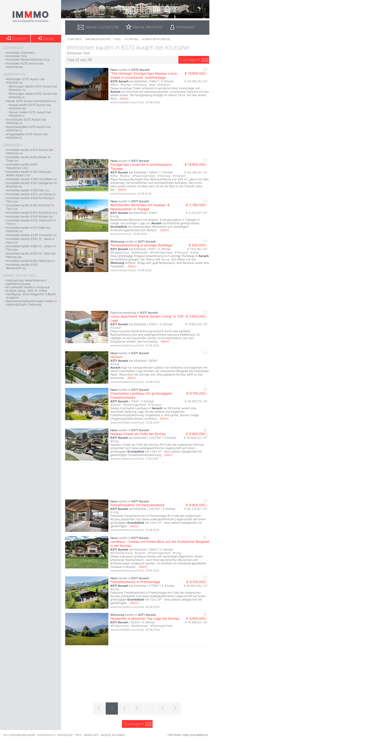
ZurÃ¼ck (68, 215)
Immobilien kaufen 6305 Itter (25, 190)
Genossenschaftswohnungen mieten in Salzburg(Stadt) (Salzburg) (31, 302)
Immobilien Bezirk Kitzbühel (24, 59)
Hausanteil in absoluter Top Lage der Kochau (144, 618)
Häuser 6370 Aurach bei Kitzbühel (28, 101)
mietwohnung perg (18, 283)
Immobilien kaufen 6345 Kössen (27, 216)
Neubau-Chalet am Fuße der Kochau (138, 434)
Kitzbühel (131, 39)
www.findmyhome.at (123, 193)
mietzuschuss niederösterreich (26, 280)
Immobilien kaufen (98, 39)
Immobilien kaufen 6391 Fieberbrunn (21, 166)
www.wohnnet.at (120, 233)
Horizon (116, 357)
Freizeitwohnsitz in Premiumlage (135, 582)
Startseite (74, 39)
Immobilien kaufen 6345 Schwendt (29, 235)
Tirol (117, 39)
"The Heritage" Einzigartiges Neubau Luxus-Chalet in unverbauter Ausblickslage (144, 75)
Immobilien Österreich (20, 52)
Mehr (124, 98)
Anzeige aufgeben (113, 735)
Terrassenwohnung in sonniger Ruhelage (141, 245)
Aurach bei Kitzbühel (156, 39)
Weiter (104, 215)
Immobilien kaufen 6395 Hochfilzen (29, 179)
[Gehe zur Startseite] (30, 22)
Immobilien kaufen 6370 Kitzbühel (28, 212)
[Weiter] (175, 708)
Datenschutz (46, 735)
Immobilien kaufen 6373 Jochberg (28, 194)
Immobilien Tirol (16, 56)
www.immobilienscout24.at (127, 102)
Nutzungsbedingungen (19, 735)
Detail (48, 38)
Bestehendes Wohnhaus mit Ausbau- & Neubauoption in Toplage (139, 207)
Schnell (18, 38)
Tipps (78, 735)
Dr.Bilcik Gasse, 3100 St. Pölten (26, 290)
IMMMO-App (91, 735)
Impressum (65, 735)
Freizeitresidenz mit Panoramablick (137, 505)
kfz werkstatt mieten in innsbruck (27, 287)
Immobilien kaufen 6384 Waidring (28, 260)
